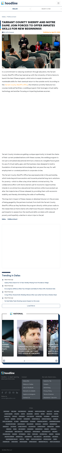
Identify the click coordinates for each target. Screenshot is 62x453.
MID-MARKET (22, 429)
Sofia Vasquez (9, 32)
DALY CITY (49, 411)
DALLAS (7, 419)
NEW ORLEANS (9, 431)
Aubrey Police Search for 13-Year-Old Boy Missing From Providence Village (27, 282)
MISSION (46, 429)
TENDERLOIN (6, 441)
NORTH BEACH (36, 431)
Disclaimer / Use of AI (50, 397)
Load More (31, 306)
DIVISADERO (27, 419)
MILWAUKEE (30, 429)
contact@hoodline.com (8, 398)
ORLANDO (54, 431)
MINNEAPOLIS (38, 429)
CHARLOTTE (7, 416)
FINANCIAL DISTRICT (42, 421)
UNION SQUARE (23, 441)
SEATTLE (22, 439)
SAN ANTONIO (47, 436)
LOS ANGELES (32, 426)
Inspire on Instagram (29, 394)
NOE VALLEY (28, 431)
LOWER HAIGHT (41, 426)
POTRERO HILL (43, 434)
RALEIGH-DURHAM (9, 436)
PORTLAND (35, 434)
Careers (46, 384)
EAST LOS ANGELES (7, 421)
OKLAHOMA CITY (46, 431)
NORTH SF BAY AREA (40, 411)
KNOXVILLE (5, 426)
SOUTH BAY (6, 411)
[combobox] (15, 8)
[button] (4, 361)
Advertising (47, 387)
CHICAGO (14, 416)
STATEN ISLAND (47, 439)
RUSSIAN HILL (19, 436)
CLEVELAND (39, 416)
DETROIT (19, 419)
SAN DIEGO (55, 436)
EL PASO (16, 421)
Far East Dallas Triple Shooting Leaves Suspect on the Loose (22, 301)
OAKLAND (30, 411)
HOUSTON (45, 424)
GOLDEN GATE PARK (11, 424)
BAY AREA (56, 411)
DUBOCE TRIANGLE (46, 419)
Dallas (4, 17)
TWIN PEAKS (15, 441)
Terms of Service (49, 394)
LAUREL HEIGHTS (22, 426)
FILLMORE (32, 421)
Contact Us (26, 397)
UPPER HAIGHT (33, 441)
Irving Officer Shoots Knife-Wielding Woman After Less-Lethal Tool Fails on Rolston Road (31, 295)
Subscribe (26, 381)
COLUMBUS (46, 416)
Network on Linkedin (29, 391)
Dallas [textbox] (15, 9)
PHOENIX (14, 434)
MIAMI (14, 429)
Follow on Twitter (28, 384)
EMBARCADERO (24, 421)
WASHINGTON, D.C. (43, 441)
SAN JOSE (13, 411)
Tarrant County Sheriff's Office (16, 85)
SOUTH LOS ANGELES (36, 439)
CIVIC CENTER (30, 416)
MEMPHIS (8, 429)
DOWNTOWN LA (36, 419)
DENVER (13, 419)
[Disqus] (31, 246)
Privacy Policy (48, 391)
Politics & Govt (11, 17)
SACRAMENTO (28, 436)
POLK (29, 434)
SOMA (27, 439)
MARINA (58, 426)
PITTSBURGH (22, 434)
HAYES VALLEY (21, 424)
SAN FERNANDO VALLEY (11, 439)
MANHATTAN (50, 426)
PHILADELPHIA (6, 434)
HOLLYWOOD (30, 424)
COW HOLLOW (55, 416)
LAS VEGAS (13, 426)
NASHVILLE (53, 429)
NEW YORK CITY (18, 431)
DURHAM (55, 419)
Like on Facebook (28, 387)
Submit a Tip (47, 381)
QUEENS (51, 434)
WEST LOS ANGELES (55, 441)
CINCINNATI (22, 416)
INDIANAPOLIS (53, 424)
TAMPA (55, 439)
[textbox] (46, 8)
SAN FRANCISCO (22, 411)
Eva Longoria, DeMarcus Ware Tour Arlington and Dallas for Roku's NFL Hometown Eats (30, 289)
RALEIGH (57, 434)
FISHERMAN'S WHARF (55, 421)
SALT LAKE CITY (37, 436)
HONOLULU (38, 424)
